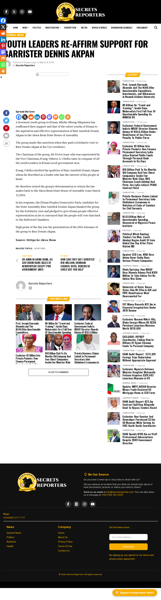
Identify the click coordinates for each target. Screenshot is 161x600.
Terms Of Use (65, 546)
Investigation (52, 27)
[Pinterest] (43, 117)
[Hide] (1, 77)
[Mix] (55, 117)
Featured (40, 249)
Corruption (70, 27)
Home (15, 27)
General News (14, 532)
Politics (37, 27)
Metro (84, 27)
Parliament (142, 27)
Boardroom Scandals (121, 27)
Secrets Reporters (25, 65)
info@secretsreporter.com (120, 492)
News (24, 27)
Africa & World (99, 27)
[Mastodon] (49, 117)
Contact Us (64, 550)
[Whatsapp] (61, 117)
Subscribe (128, 546)
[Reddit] (31, 117)
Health (10, 546)
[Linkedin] (37, 117)
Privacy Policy (65, 541)
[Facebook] (19, 117)
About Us (63, 537)
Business (11, 541)
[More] (68, 117)
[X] (25, 117)
